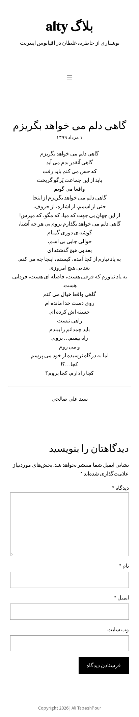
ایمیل (121, 597)
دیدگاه (120, 487)
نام (124, 565)
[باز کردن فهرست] (69, 78)
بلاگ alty (69, 26)
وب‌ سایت (118, 629)
